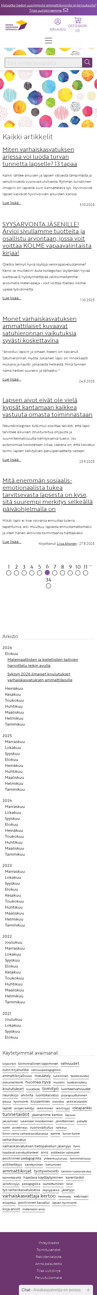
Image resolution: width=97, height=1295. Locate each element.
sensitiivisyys (10, 1183)
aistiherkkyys (12, 1164)
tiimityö (50, 1089)
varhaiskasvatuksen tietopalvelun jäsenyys (36, 1146)
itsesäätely (43, 1075)
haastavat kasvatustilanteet (20, 1152)
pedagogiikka (31, 1183)
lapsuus (70, 1115)
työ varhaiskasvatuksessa (21, 1190)
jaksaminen (10, 1121)
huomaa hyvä (38, 1082)
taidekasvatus (80, 1075)
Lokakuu (13, 747)
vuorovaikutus (41, 1127)
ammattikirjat (17, 1171)
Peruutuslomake (48, 1277)
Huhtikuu (14, 706)
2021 (6, 1013)
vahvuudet (70, 1063)
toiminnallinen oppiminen (38, 1063)
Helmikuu (14, 718)
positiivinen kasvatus (34, 1202)
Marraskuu (15, 741)
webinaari (81, 1196)
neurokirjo (10, 1095)
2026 (7, 647)
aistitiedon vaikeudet (65, 1152)
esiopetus (9, 1203)
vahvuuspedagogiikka (45, 1070)
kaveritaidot (75, 1177)
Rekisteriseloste (48, 1256)
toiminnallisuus (80, 1158)
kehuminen (53, 1164)
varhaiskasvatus (14, 1139)
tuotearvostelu (77, 1082)
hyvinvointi (20, 1101)
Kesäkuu (13, 694)
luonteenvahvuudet (76, 1089)
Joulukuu (13, 942)
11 (86, 566)
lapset (7, 1108)
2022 (7, 936)
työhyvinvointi (46, 1171)
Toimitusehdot (48, 1249)
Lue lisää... (11, 203)
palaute (82, 1121)
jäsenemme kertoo (47, 1114)
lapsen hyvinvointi (64, 1203)
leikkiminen (45, 1108)
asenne (55, 1133)
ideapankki (82, 1107)
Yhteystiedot (48, 1242)
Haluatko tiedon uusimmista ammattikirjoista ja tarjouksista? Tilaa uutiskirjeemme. (48, 8)
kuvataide (33, 1089)
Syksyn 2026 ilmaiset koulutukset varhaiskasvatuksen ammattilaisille (39, 677)
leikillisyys (63, 1108)
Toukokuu (14, 700)
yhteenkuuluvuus (55, 1158)
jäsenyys (68, 1189)
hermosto (64, 1196)
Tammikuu (15, 724)
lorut (69, 1184)
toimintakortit (11, 1177)
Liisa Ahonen (67, 543)
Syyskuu (12, 753)
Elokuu (11, 653)
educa (6, 1101)
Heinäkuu (14, 688)
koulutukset (13, 1088)
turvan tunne (71, 1133)
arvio (44, 1152)
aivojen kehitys (24, 1108)
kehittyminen (34, 1164)
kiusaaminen (40, 1101)
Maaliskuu (14, 712)
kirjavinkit (9, 1064)
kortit (6, 1127)
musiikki (59, 1082)
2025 (7, 736)
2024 (7, 800)
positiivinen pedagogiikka (21, 1158)
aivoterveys (19, 1127)
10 (78, 566)
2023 (7, 865)
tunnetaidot (15, 1114)
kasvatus (58, 1101)
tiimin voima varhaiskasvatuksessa (25, 1133)
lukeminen (60, 1075)
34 (48, 579)
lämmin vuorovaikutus (76, 1171)
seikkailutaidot (76, 1101)
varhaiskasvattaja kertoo (29, 1196)
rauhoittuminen (53, 1184)
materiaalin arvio (33, 1209)
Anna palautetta (48, 1263)
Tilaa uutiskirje (48, 1270)
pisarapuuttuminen (74, 1095)
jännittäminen (65, 1121)
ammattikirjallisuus (17, 1075)
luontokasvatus (47, 1095)
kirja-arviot (11, 1208)
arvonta (27, 1095)
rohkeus (61, 1127)
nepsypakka (51, 1190)
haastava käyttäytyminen (43, 1177)
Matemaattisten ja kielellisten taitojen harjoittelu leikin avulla (42, 662)
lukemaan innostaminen (36, 1121)
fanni (76, 1146)
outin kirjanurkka (15, 1069)
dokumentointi (12, 1082)
